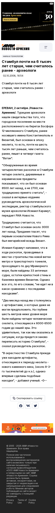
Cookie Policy (32, 501)
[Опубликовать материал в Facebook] (20, 405)
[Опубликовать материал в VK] (28, 405)
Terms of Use (22, 501)
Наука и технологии (13, 56)
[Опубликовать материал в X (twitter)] (35, 405)
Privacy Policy (10, 501)
